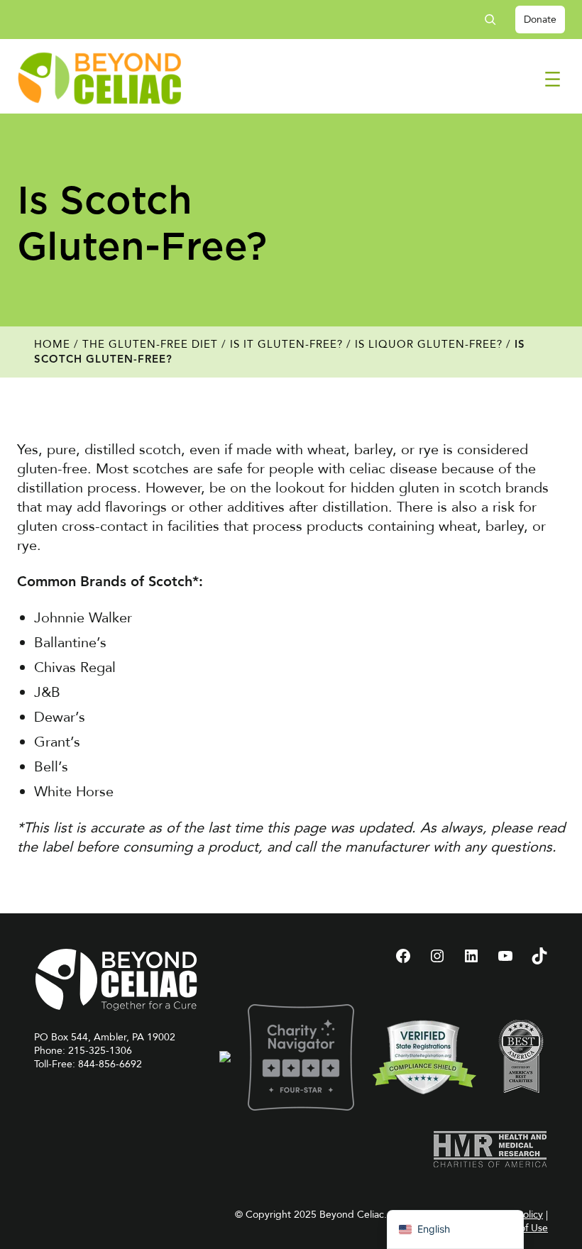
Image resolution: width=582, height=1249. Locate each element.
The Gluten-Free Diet (150, 344)
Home (52, 344)
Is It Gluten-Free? (286, 344)
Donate (540, 19)
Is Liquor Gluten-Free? (429, 344)
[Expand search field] (495, 19)
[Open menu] (552, 79)
